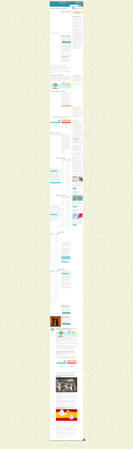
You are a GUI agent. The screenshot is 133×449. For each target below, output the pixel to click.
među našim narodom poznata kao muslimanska (69, 397)
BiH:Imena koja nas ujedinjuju (76, 192)
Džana (52, 263)
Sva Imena (61, 367)
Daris (57, 237)
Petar (68, 217)
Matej (68, 173)
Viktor (68, 207)
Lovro (68, 183)
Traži (80, 5)
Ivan (68, 167)
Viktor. (56, 220)
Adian (57, 253)
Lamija (51, 244)
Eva (62, 176)
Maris (51, 299)
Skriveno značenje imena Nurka (60, 65)
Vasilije (68, 211)
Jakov (68, 164)
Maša (63, 214)
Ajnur (57, 257)
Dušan (68, 224)
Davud (57, 240)
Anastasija (63, 224)
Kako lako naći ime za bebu (77, 174)
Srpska (61, 364)
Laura (63, 180)
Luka (68, 161)
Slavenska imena (77, 212)
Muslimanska (55, 125)
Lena (62, 204)
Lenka (63, 217)
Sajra (51, 254)
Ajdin (57, 254)
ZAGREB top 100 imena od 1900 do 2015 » (55, 182)
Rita (51, 274)
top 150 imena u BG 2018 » (54, 214)
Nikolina (63, 221)
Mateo (57, 296)
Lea (62, 183)
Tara (62, 210)
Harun (57, 247)
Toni (57, 280)
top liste (51, 210)
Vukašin (54, 220)
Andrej (68, 208)
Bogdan (69, 214)
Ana (51, 283)
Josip (68, 177)
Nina (62, 211)
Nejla (51, 256)
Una (51, 257)
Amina (51, 237)
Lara (62, 189)
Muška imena (55, 122)
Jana (62, 220)
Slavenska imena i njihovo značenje (77, 211)
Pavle (68, 210)
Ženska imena (66, 122)
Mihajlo (69, 220)
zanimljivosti (77, 175)
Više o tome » (74, 188)
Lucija (62, 163)
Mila (62, 207)
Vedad (57, 263)
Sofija (62, 198)
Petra (63, 179)
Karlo (68, 179)
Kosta (68, 223)
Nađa (63, 223)
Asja (51, 240)
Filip (68, 170)
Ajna (51, 253)
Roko (68, 278)
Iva (51, 286)
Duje (57, 289)
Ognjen (69, 221)
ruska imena (74, 82)
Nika (62, 167)
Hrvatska (72, 364)
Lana (62, 170)
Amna (52, 260)
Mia (62, 161)
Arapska (66, 125)
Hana (51, 247)
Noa (68, 189)
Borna (68, 186)
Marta (51, 273)
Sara (62, 164)
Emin (57, 260)
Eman (57, 244)
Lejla (51, 243)
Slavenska (72, 367)
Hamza (57, 241)
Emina (52, 250)
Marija (63, 177)
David (68, 163)
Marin (57, 293)
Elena (62, 173)
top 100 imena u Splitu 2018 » (65, 273)
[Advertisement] (55, 20)
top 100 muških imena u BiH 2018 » (66, 258)
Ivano (57, 286)
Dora (63, 186)
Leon (68, 176)
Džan (57, 256)
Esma (51, 241)
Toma (68, 180)
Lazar (68, 201)
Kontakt (66, 444)
